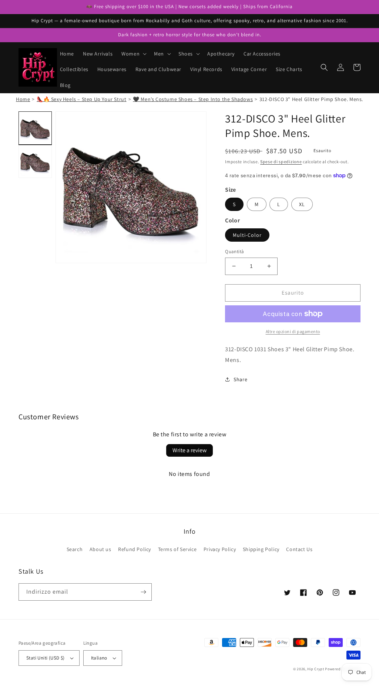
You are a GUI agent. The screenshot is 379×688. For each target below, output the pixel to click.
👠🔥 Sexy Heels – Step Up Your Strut (81, 99)
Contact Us (299, 549)
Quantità (234, 251)
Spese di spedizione (281, 161)
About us (100, 549)
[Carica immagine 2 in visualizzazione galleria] (35, 161)
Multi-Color (247, 235)
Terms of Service (177, 549)
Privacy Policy (220, 549)
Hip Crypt (315, 669)
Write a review (189, 450)
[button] (133, 53)
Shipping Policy (261, 549)
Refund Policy (134, 549)
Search (75, 549)
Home (23, 99)
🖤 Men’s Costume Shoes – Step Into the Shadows (193, 99)
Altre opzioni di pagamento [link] (293, 331)
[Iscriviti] (143, 592)
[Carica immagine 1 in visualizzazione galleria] (35, 128)
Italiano (99, 658)
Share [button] (240, 379)
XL (302, 204)
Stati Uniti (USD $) (45, 658)
